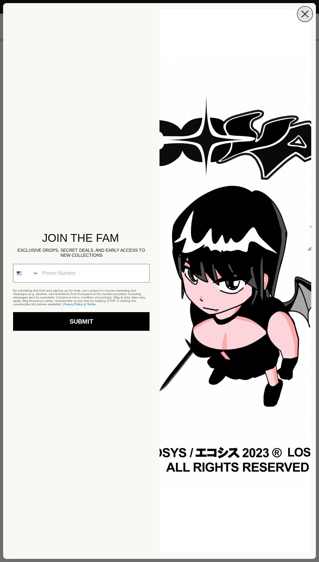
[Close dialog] (305, 14)
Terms (91, 304)
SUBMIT (81, 321)
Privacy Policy (73, 304)
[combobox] (26, 273)
